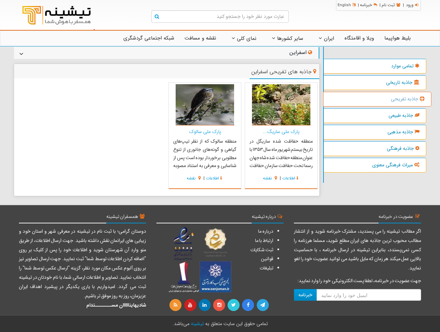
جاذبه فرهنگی (400, 148)
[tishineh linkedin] (205, 305)
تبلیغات (266, 268)
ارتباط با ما (264, 240)
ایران (328, 38)
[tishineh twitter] (234, 305)
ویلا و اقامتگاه (359, 38)
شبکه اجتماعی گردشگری (148, 38)
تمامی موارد (402, 66)
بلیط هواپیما (397, 38)
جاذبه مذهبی (400, 132)
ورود (410, 5)
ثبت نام (388, 5)
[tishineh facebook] (248, 305)
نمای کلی (245, 38)
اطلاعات (288, 178)
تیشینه (197, 324)
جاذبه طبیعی (400, 115)
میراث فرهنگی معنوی (392, 165)
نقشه (268, 178)
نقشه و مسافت (200, 38)
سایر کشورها (289, 38)
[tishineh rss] (176, 305)
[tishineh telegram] (263, 305)
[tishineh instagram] (219, 305)
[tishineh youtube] (190, 305)
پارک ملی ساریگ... (281, 131)
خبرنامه (366, 5)
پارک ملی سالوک (205, 131)
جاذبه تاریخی (399, 82)
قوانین (267, 259)
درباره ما (265, 231)
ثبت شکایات (261, 250)
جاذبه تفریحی (404, 99)
